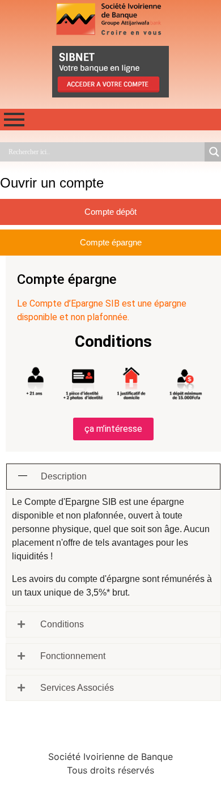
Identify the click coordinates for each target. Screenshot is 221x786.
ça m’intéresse (113, 428)
